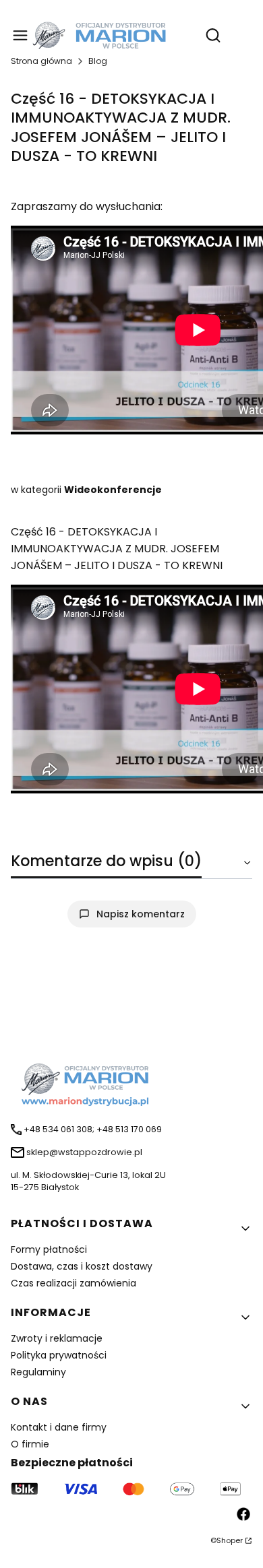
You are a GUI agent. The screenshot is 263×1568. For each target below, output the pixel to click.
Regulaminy (38, 1372)
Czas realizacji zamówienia (73, 1283)
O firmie (30, 1444)
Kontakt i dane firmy (59, 1427)
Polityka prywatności (59, 1355)
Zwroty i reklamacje (57, 1338)
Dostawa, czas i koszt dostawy (81, 1266)
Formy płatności (49, 1249)
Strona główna (41, 61)
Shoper (229, 1540)
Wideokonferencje (113, 489)
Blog (97, 61)
